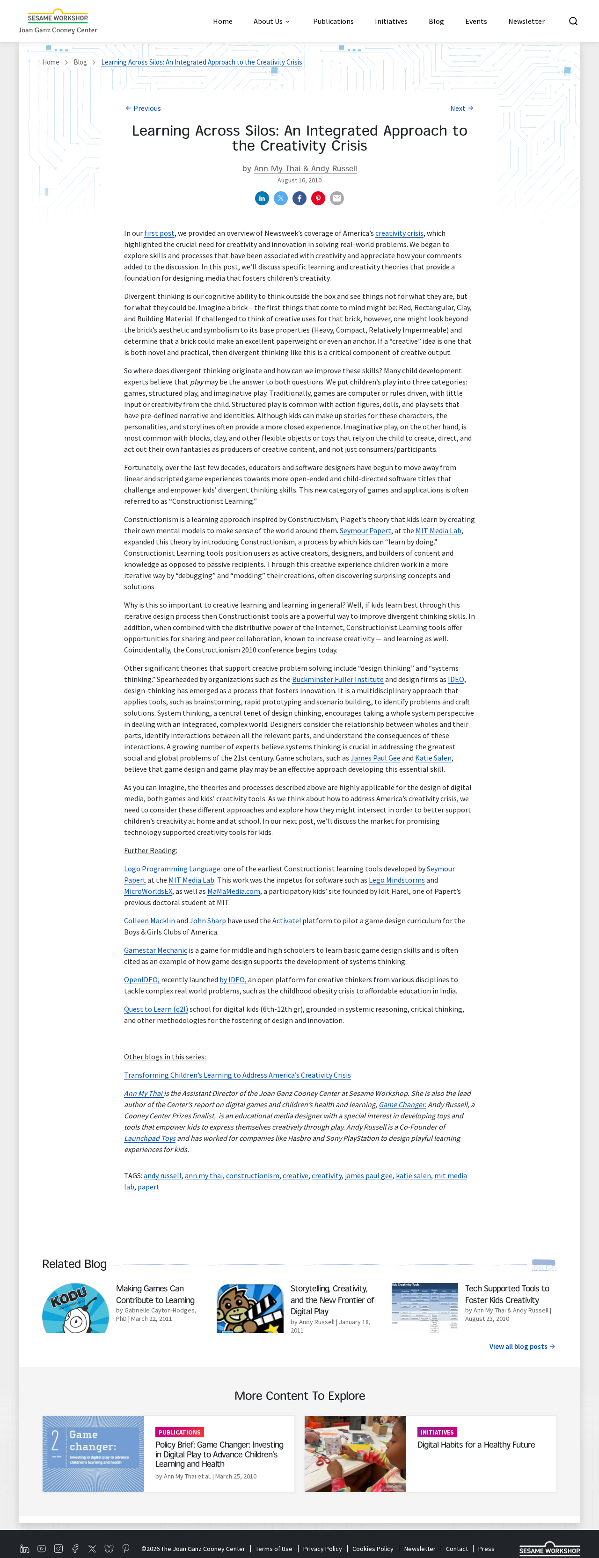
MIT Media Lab (438, 530)
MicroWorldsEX (148, 891)
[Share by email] (337, 198)
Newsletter (419, 1548)
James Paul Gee (376, 757)
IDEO (456, 679)
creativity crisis (399, 233)
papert (149, 1186)
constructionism (252, 1175)
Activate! (286, 920)
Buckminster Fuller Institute (338, 679)
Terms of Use (274, 1548)
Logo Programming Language (172, 868)
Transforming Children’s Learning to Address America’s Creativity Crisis (237, 1075)
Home (50, 62)
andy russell (163, 1175)
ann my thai (204, 1175)
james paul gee (369, 1175)
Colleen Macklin (149, 920)
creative (295, 1175)
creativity (327, 1175)
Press (486, 1548)
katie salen (413, 1175)
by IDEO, (233, 979)
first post (159, 233)
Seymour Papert (365, 530)
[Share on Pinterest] (318, 198)
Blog (80, 62)
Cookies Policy (373, 1548)
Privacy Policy (322, 1548)
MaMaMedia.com (233, 891)
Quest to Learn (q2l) (156, 1009)
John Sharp (208, 920)
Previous (147, 108)
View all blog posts (518, 1346)
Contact (457, 1548)
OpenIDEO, (142, 979)
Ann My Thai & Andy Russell (305, 169)
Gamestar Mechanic (155, 950)
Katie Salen (433, 757)
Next (458, 108)
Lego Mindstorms (397, 879)
